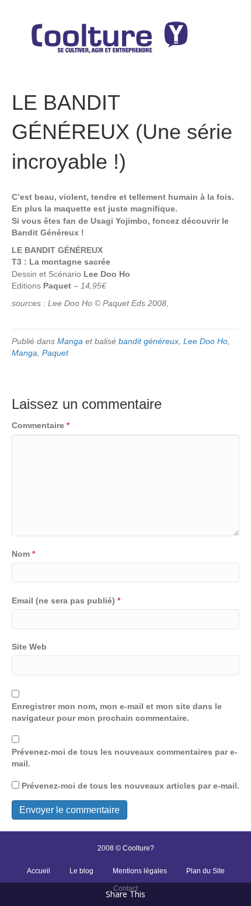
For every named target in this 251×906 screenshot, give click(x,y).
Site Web (29, 646)
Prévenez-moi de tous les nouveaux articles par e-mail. (130, 785)
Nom (23, 553)
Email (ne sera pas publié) (66, 600)
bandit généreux (148, 341)
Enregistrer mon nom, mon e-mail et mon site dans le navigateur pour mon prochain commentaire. (117, 712)
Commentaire (40, 425)
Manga (70, 341)
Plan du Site (205, 871)
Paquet (55, 352)
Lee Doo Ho (205, 341)
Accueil (38, 871)
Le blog (81, 871)
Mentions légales (140, 871)
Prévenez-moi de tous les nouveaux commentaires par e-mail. (125, 757)
